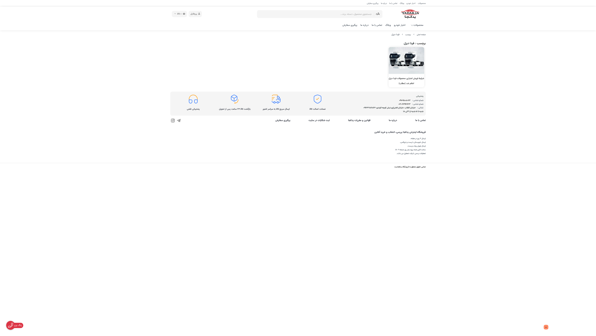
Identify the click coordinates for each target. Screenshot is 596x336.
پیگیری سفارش (373, 3)
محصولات (422, 3)
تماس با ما (393, 3)
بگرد (378, 14)
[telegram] (178, 121)
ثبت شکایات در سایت (319, 120)
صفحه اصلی (421, 34)
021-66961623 (405, 104)
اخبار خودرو (410, 3)
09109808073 (405, 100)
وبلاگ (402, 3)
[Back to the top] (546, 327)
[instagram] (172, 121)
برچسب (408, 34)
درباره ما (384, 3)
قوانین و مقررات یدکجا (359, 120)
